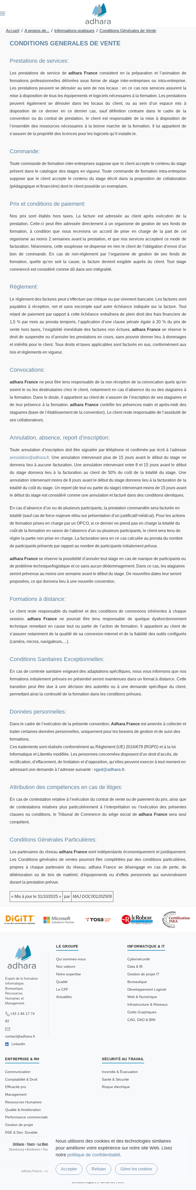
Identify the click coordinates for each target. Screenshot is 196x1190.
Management (16, 1094)
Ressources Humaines (23, 1102)
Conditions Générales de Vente (128, 31)
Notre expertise (68, 974)
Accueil (12, 31)
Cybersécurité (138, 959)
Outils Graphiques (141, 1012)
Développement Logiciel (146, 989)
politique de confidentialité (93, 1154)
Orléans (18, 1144)
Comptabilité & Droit (21, 1079)
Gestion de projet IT (143, 974)
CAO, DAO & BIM (141, 1020)
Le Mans (44, 1144)
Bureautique (137, 982)
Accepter (69, 1169)
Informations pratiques (74, 31)
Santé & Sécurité (115, 1079)
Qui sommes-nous (71, 959)
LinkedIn (17, 1044)
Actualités (64, 997)
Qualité (62, 982)
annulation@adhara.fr (29, 457)
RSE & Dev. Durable (21, 1132)
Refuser (99, 1169)
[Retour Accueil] (98, 13)
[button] (2, 13)
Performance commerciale (26, 1117)
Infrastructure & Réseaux (147, 1004)
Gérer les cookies (136, 1169)
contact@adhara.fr (20, 1036)
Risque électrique (116, 1087)
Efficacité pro (15, 1087)
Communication (17, 1072)
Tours (31, 1144)
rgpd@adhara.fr (109, 769)
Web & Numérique (142, 997)
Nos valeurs (65, 966)
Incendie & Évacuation (120, 1072)
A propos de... (36, 31)
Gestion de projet (19, 1125)
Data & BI (135, 966)
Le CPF (62, 989)
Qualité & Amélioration (23, 1110)
